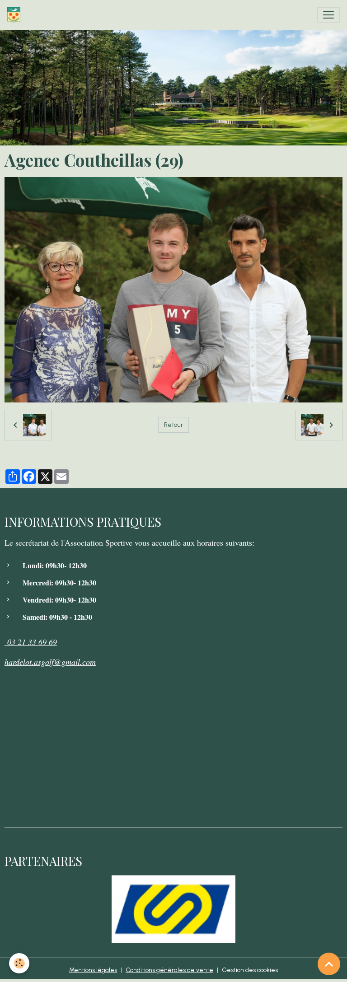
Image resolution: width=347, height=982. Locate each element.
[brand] (15, 15)
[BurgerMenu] (328, 15)
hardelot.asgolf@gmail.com (50, 661)
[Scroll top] (329, 964)
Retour (173, 425)
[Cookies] (19, 963)
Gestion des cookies (250, 970)
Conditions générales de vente (169, 970)
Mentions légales (93, 970)
